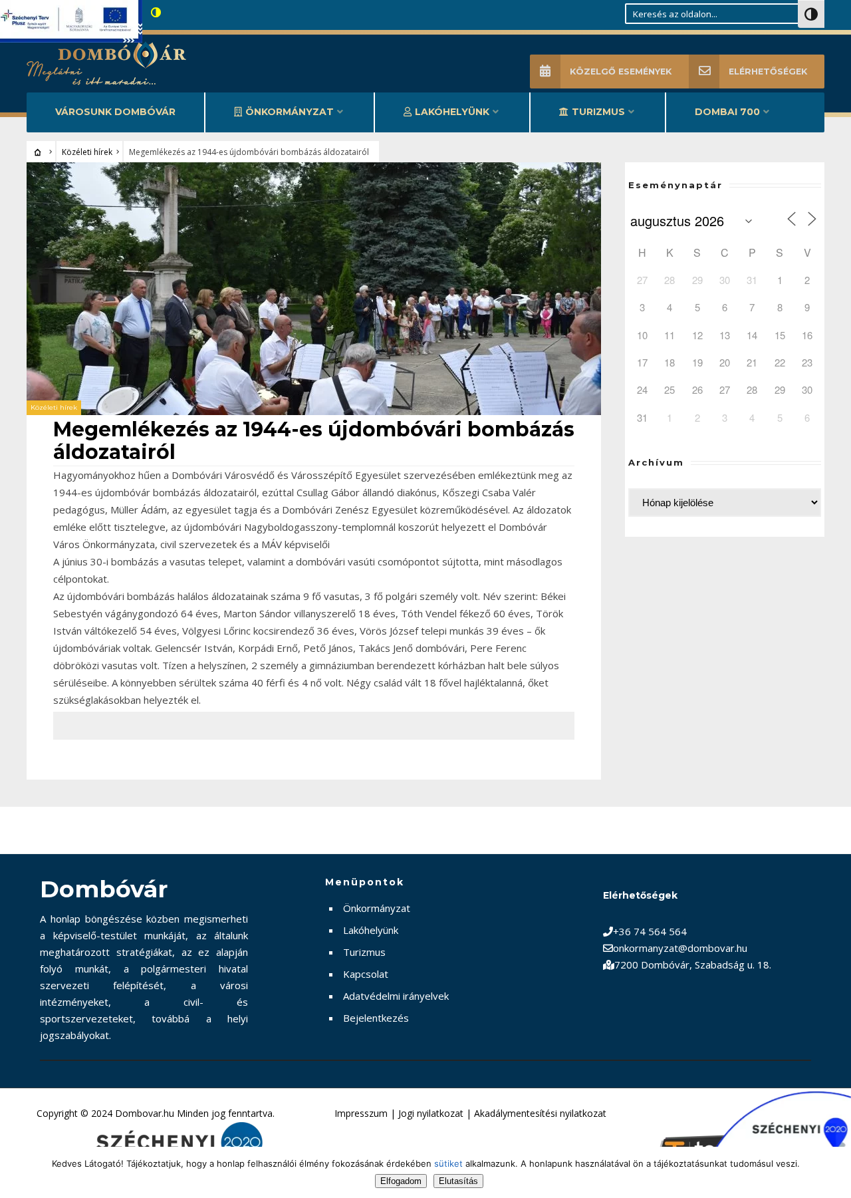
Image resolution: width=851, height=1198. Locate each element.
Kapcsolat (365, 973)
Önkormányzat (289, 112)
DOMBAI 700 (727, 112)
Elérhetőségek (768, 71)
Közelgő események (620, 71)
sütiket (448, 1163)
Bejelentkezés (376, 1017)
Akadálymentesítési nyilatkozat (540, 1113)
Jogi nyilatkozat (430, 1113)
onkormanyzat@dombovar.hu (680, 948)
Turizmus (598, 112)
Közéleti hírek (87, 152)
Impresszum (361, 1113)
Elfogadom (401, 1181)
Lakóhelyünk (452, 112)
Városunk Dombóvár (115, 112)
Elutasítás (458, 1181)
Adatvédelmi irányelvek (396, 995)
